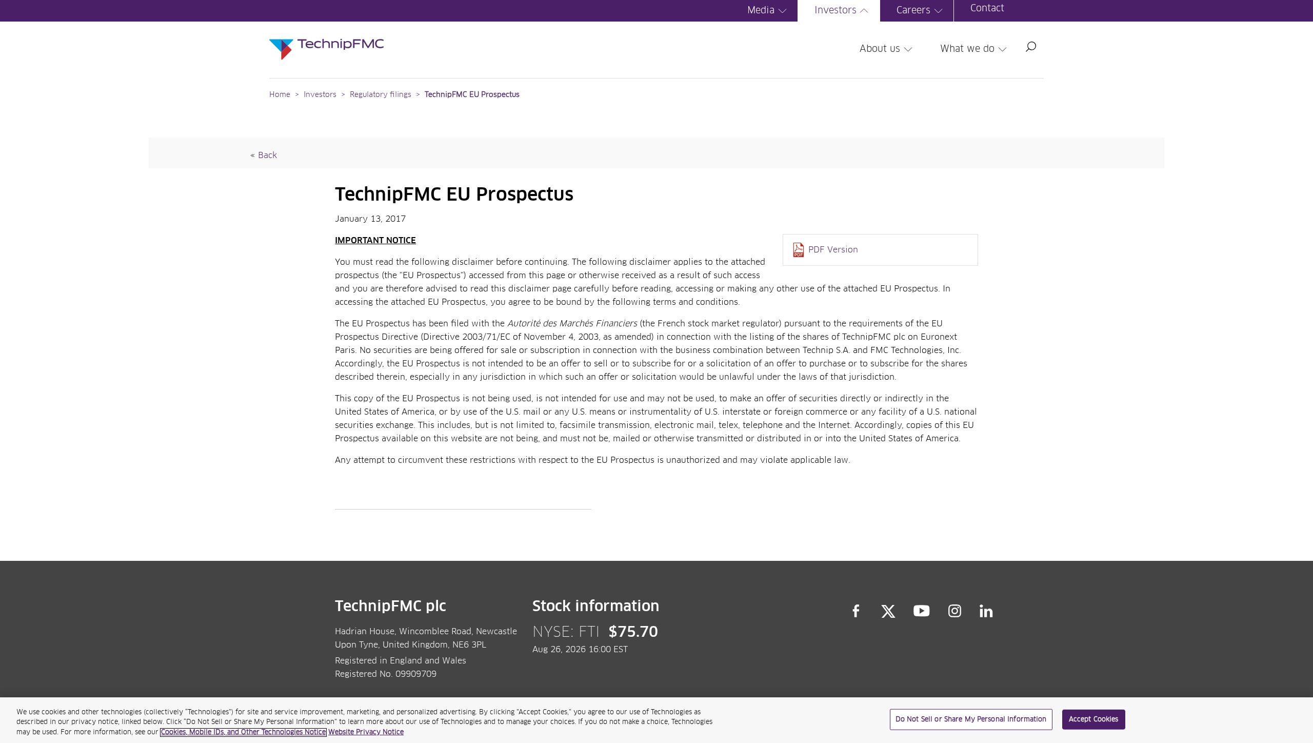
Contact (987, 8)
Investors (835, 10)
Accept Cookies (1094, 719)
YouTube (921, 611)
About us (880, 49)
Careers (913, 10)
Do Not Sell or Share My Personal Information (971, 719)
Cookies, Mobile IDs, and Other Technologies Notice (243, 732)
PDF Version (833, 250)
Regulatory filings (380, 95)
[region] (656, 720)
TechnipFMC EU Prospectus (472, 95)
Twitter (888, 611)
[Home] (326, 39)
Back (267, 155)
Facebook (856, 611)
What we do (967, 49)
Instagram (955, 611)
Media (760, 10)
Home (279, 95)
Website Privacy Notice (366, 732)
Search (1031, 47)
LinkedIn (986, 611)
